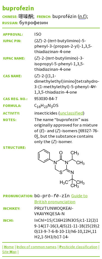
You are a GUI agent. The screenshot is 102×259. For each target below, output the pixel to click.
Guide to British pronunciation (61, 199)
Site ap (9, 251)
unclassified (71, 113)
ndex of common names (37, 246)
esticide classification (78, 246)
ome (9, 246)
